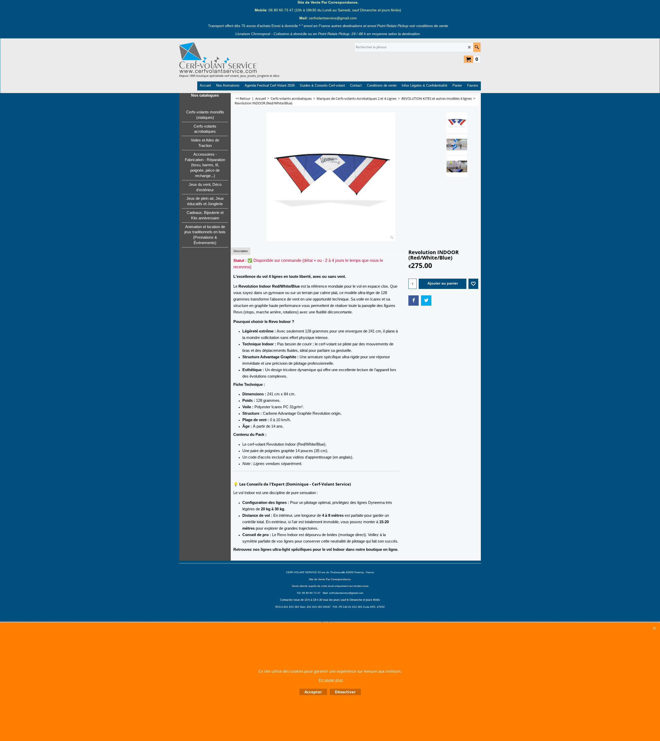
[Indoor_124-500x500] (457, 144)
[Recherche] (477, 47)
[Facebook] (413, 300)
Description (241, 251)
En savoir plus (331, 680)
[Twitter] (426, 300)
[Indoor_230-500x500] (457, 166)
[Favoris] (473, 284)
